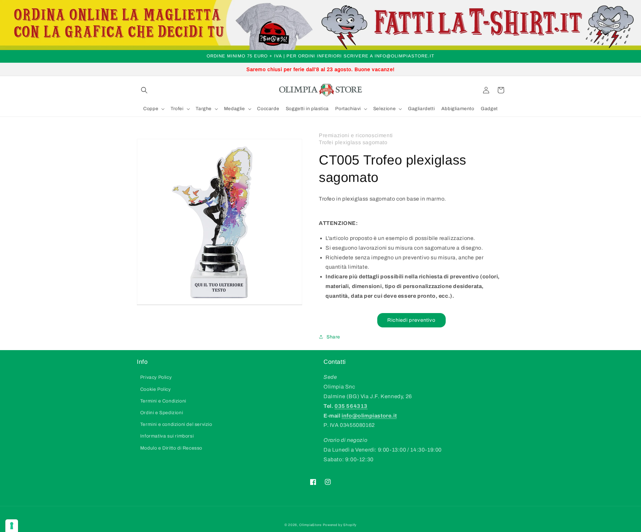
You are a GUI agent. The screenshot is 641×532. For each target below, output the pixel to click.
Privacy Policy (156, 377)
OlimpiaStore (310, 525)
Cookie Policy (155, 389)
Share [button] (333, 336)
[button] (144, 90)
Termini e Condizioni (163, 401)
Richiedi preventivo (411, 320)
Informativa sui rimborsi (167, 436)
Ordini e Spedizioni (161, 412)
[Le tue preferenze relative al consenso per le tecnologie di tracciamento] (11, 525)
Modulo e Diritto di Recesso (171, 448)
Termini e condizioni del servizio (176, 424)
